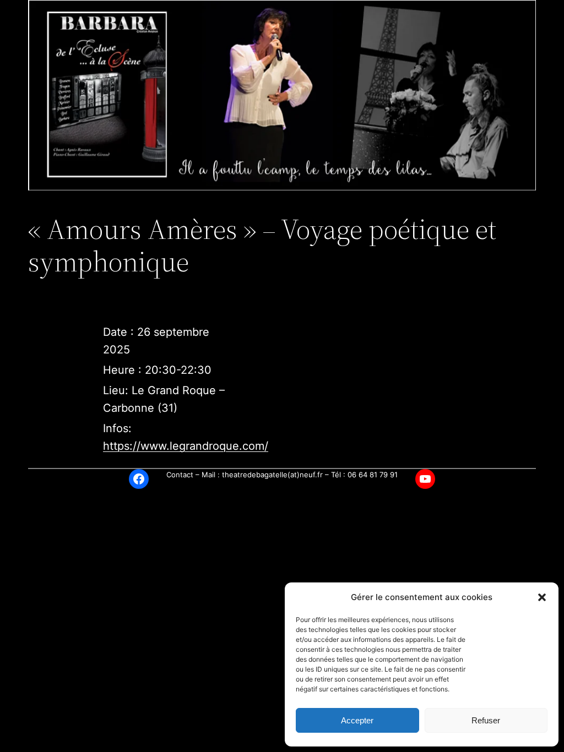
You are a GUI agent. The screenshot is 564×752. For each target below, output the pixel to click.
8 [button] (320, 202)
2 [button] (244, 202)
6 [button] (295, 202)
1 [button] (232, 202)
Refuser (485, 720)
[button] (541, 597)
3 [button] (257, 202)
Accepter (357, 720)
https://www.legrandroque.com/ (185, 446)
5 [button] (282, 202)
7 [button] (308, 202)
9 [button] (333, 202)
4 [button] (270, 202)
